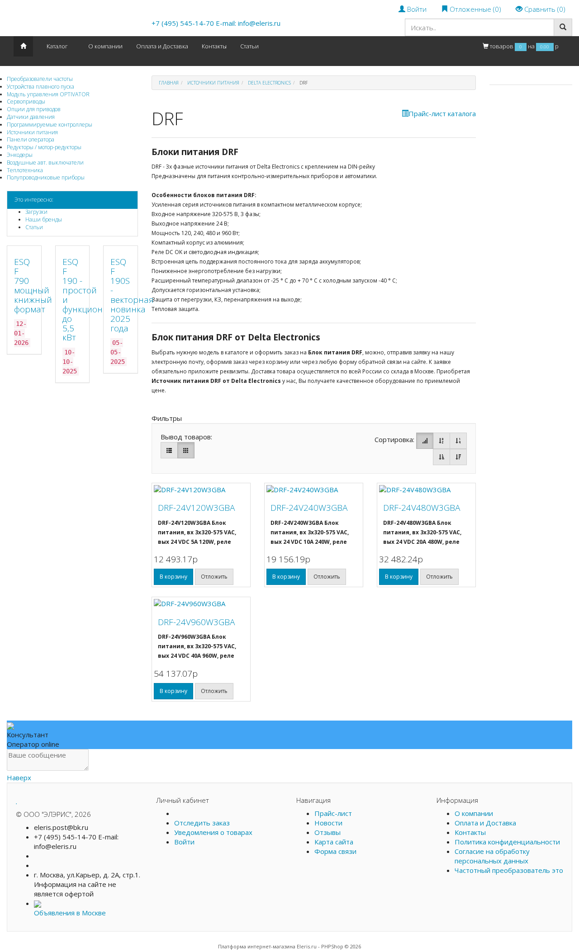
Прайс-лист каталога (442, 113)
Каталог (57, 46)
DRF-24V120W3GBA (196, 508)
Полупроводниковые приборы (46, 177)
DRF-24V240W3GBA (309, 508)
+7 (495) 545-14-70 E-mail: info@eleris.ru (216, 23)
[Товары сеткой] (186, 450)
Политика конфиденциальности (507, 841)
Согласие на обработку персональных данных (492, 856)
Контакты (214, 46)
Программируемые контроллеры (49, 124)
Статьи (34, 227)
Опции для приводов (34, 109)
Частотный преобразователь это (509, 870)
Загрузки (36, 212)
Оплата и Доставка (162, 46)
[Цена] (458, 441)
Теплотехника (25, 170)
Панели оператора (30, 139)
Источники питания (32, 132)
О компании (105, 46)
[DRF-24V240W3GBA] (313, 490)
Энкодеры (20, 155)
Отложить (214, 576)
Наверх (19, 777)
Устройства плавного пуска (40, 86)
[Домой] (23, 46)
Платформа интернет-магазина (256, 946)
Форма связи (335, 851)
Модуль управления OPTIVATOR (48, 94)
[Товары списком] (169, 450)
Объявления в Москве (70, 912)
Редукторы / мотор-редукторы (44, 147)
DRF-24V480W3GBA (421, 508)
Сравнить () (543, 9)
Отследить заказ (202, 822)
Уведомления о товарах (213, 832)
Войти (416, 9)
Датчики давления (31, 117)
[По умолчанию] (424, 441)
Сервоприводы (26, 101)
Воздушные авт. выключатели (45, 162)
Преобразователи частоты (40, 79)
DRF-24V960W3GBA (196, 622)
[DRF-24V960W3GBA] (201, 603)
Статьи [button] (249, 46)
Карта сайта (333, 841)
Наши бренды (43, 219)
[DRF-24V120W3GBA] (201, 490)
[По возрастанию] (441, 457)
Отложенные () (474, 9)
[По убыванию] (458, 457)
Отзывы (327, 832)
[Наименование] (441, 441)
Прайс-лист (333, 813)
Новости (328, 822)
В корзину (173, 576)
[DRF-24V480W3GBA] (426, 490)
